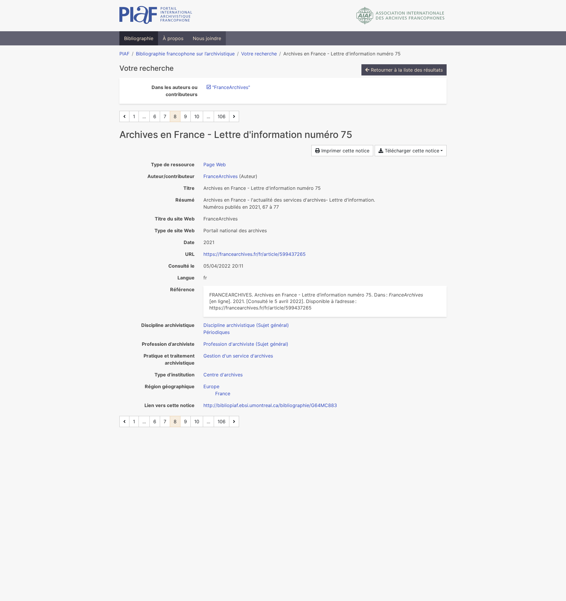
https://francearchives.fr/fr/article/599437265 (254, 254)
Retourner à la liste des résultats (406, 70)
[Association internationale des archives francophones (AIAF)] (400, 15)
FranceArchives (220, 176)
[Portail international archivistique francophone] (155, 15)
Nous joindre (207, 38)
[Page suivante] (234, 116)
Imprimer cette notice (344, 151)
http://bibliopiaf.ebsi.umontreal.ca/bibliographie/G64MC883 (270, 405)
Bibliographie (138, 38)
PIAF (124, 54)
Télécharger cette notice (411, 151)
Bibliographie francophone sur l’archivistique (185, 54)
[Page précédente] (124, 116)
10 (196, 116)
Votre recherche (259, 54)
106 (222, 116)
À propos (173, 38)
